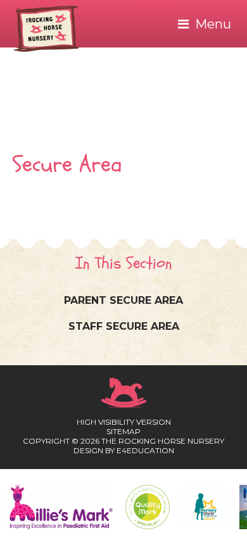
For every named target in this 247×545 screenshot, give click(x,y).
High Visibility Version (124, 422)
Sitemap (123, 431)
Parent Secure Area (123, 300)
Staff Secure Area (123, 326)
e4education (145, 450)
